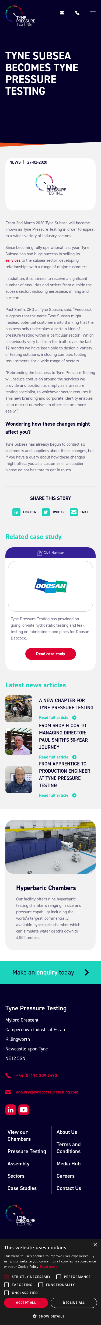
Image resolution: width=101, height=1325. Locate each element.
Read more (48, 1266)
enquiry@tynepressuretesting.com (47, 1092)
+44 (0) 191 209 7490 (36, 1075)
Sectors (16, 1175)
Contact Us (69, 1188)
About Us (67, 1131)
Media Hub (69, 1163)
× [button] (95, 1245)
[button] (50, 1316)
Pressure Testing (27, 1151)
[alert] (50, 1282)
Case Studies (22, 1188)
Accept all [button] (26, 1302)
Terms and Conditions (69, 1148)
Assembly (18, 1163)
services (12, 260)
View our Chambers (19, 1135)
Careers (66, 1175)
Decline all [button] (74, 1302)
